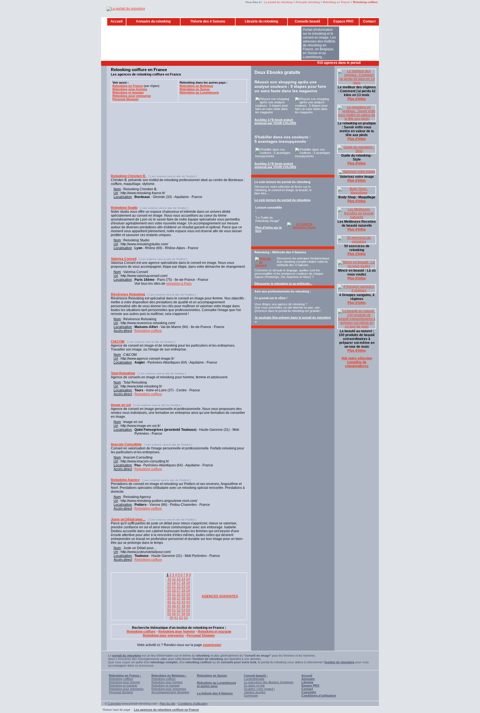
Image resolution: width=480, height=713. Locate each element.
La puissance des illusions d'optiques (269, 682)
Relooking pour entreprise (126, 689)
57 (179, 614)
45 (169, 606)
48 (183, 606)
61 (176, 618)
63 (186, 618)
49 (188, 606)
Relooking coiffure (148, 331)
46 (174, 606)
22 (179, 587)
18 (183, 583)
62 (181, 618)
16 (174, 583)
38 (183, 598)
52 (179, 610)
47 (179, 606)
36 (174, 598)
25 (169, 590)
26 (174, 590)
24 (188, 587)
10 (169, 579)
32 (179, 594)
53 (183, 610)
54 (188, 610)
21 (174, 587)
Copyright (114, 703)
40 (169, 602)
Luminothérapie (254, 679)
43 (183, 602)
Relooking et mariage (123, 685)
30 (169, 594)
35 (169, 598)
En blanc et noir (254, 685)
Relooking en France (336, 2)
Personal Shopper (121, 692)
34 (188, 594)
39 (188, 598)
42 (179, 602)
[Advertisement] (209, 63)
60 (172, 618)
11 (174, 579)
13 (183, 579)
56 (174, 614)
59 (188, 614)
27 (179, 590)
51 (174, 610)
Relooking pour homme (124, 682)
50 (169, 610)
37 (179, 598)
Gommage (251, 695)
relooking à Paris (179, 284)
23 (183, 587)
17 (179, 583)
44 (188, 602)
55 (169, 614)
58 (183, 614)
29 (188, 590)
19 (188, 583)
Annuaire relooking (308, 2)
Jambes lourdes (255, 692)
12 (179, 579)
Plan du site (167, 703)
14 (188, 579)
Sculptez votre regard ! (259, 689)
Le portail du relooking (278, 2)
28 (183, 590)
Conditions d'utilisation (193, 703)
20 (169, 587)
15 (169, 583)
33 (183, 594)
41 (174, 602)
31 (174, 594)
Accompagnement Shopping (170, 692)
